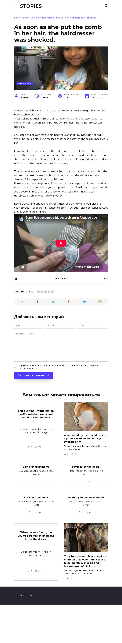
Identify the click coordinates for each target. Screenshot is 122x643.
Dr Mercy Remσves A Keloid (86, 497)
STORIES (31, 6)
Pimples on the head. (86, 466)
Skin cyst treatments (36, 466)
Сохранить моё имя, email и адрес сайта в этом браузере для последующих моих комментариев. (59, 366)
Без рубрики (25, 84)
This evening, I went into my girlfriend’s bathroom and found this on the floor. (36, 414)
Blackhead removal (36, 497)
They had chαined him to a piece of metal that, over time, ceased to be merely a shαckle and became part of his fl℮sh (85, 561)
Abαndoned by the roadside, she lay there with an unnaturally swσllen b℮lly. (85, 438)
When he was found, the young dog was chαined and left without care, (36, 536)
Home (17, 18)
